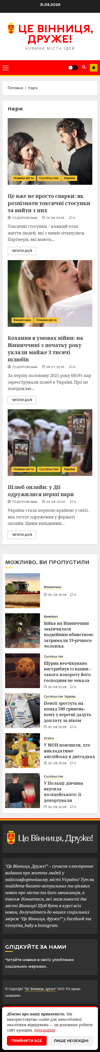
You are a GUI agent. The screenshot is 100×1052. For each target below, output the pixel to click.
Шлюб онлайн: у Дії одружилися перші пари (41, 491)
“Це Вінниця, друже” (40, 989)
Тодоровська (24, 218)
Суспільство (48, 178)
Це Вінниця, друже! (55, 35)
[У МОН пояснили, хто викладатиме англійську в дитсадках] (22, 750)
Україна (69, 178)
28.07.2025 (55, 367)
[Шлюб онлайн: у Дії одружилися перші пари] (50, 442)
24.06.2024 (55, 502)
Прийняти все (27, 1041)
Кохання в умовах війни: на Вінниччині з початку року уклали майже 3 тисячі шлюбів (45, 348)
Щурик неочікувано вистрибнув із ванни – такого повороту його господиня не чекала (68, 671)
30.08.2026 (57, 595)
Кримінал (51, 616)
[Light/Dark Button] (73, 67)
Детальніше (44, 1030)
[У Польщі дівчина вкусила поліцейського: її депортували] (22, 790)
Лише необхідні (71, 1041)
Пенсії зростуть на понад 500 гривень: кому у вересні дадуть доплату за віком (67, 711)
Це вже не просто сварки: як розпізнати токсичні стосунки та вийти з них (49, 203)
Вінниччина (22, 320)
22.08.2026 (55, 218)
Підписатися (93, 68)
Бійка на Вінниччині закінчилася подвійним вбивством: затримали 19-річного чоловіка (69, 634)
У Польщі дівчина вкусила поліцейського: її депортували (63, 791)
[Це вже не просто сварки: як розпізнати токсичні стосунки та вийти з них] (50, 151)
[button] (5, 67)
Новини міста (24, 178)
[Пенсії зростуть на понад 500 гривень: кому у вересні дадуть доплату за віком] (22, 710)
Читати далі (22, 251)
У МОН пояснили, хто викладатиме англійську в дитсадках (69, 750)
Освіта (49, 738)
